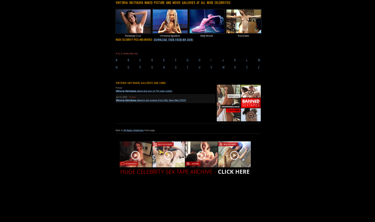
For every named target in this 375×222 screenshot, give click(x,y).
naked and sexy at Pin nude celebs (144, 91)
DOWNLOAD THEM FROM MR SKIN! (173, 39)
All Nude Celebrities (133, 130)
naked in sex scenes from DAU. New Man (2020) (151, 100)
